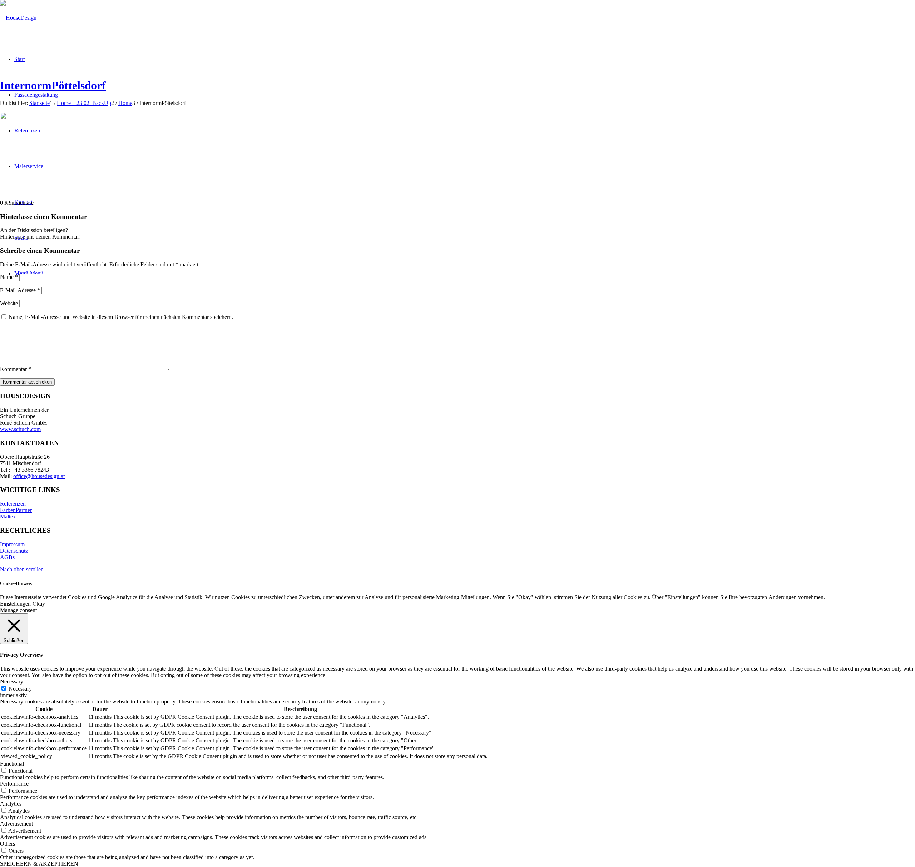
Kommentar (15, 369)
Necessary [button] (11, 681)
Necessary (20, 689)
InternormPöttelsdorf (53, 85)
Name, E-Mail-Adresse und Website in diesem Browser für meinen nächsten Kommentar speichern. (121, 317)
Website (9, 303)
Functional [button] (12, 764)
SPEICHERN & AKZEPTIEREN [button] (39, 864)
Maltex (8, 516)
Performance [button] (14, 784)
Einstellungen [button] (15, 604)
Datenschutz (14, 551)
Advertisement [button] (16, 824)
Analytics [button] (10, 804)
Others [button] (7, 844)
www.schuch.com (20, 429)
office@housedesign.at (39, 476)
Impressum (12, 544)
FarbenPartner (16, 510)
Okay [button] (39, 604)
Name (9, 277)
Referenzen (13, 504)
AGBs (7, 557)
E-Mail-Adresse (20, 290)
